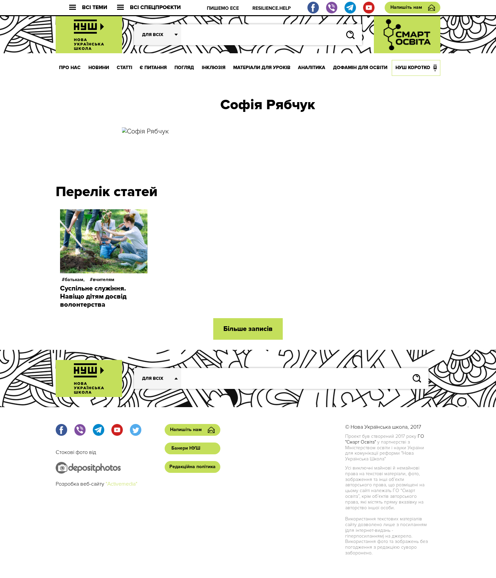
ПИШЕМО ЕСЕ (223, 8)
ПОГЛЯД (184, 67)
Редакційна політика (192, 466)
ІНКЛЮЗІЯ (213, 67)
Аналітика (311, 67)
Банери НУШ (185, 448)
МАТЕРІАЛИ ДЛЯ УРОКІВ (262, 67)
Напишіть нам (406, 7)
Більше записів (248, 329)
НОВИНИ (98, 67)
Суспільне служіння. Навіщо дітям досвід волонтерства (93, 296)
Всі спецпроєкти (155, 7)
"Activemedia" (121, 484)
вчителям (103, 279)
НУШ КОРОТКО (412, 67)
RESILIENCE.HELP (271, 8)
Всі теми (94, 7)
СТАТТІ (124, 67)
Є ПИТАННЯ (153, 67)
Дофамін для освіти (360, 67)
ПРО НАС (70, 67)
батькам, (75, 279)
